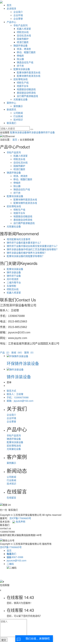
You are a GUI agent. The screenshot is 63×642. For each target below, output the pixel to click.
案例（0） (29, 352)
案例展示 (18, 106)
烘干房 (20, 65)
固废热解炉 (23, 38)
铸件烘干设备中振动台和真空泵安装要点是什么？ (32, 246)
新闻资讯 (11, 109)
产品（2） (5, 352)
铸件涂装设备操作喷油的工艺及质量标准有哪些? (32, 249)
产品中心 (11, 22)
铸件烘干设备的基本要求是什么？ (24, 242)
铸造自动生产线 (25, 62)
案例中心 (11, 102)
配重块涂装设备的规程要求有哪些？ (25, 256)
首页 (9, 5)
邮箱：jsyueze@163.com (20, 400)
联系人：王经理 (15, 394)
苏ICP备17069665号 (20, 518)
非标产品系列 (20, 25)
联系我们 (11, 123)
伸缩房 (20, 55)
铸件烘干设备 (48, 132)
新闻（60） (17, 352)
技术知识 (18, 119)
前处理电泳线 (20, 79)
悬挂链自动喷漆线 (26, 92)
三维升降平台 (14, 282)
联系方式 (11, 390)
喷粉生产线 (23, 82)
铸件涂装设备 (34, 132)
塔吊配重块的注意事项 (18, 239)
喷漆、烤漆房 (24, 48)
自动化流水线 (24, 35)
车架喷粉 (11, 285)
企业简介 (18, 11)
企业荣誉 (18, 18)
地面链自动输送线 (26, 89)
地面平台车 (23, 86)
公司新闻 (18, 112)
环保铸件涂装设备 (23, 363)
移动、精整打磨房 (26, 52)
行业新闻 (18, 116)
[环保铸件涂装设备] (17, 355)
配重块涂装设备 (21, 69)
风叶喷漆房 (12, 279)
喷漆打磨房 (23, 42)
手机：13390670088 (18, 397)
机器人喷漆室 (24, 28)
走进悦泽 (11, 8)
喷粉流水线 (23, 32)
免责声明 (20, 521)
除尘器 (20, 59)
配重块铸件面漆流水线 (28, 72)
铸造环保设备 (20, 45)
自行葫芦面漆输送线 (27, 96)
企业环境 (18, 15)
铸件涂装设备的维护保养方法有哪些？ (27, 252)
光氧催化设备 (20, 99)
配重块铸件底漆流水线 (28, 75)
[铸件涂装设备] (15, 369)
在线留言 (11, 497)
